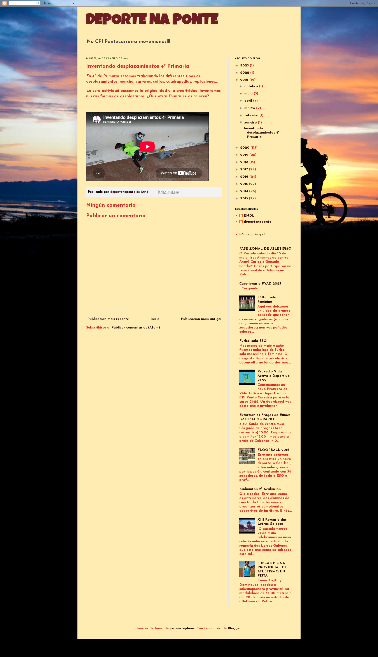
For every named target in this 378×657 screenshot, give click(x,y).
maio (249, 93)
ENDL (249, 215)
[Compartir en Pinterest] (177, 192)
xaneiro (251, 122)
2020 (245, 147)
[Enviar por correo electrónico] (160, 192)
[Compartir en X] (169, 192)
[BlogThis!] (165, 192)
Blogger (234, 628)
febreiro (251, 115)
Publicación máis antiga (201, 319)
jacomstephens (182, 628)
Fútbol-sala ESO (253, 341)
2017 (244, 169)
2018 (244, 162)
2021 (244, 80)
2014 (244, 191)
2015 (244, 184)
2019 (244, 155)
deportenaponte (257, 222)
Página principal (252, 234)
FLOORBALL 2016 (273, 450)
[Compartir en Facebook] (173, 192)
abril (248, 101)
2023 (245, 65)
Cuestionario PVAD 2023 (260, 283)
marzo (250, 108)
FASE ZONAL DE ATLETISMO (265, 248)
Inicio (154, 319)
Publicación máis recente (108, 319)
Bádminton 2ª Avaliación (260, 489)
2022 (245, 73)
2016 (244, 177)
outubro (251, 86)
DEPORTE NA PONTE (152, 21)
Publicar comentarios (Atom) (135, 327)
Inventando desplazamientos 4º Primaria (262, 133)
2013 (244, 198)
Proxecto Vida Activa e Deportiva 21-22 (273, 376)
